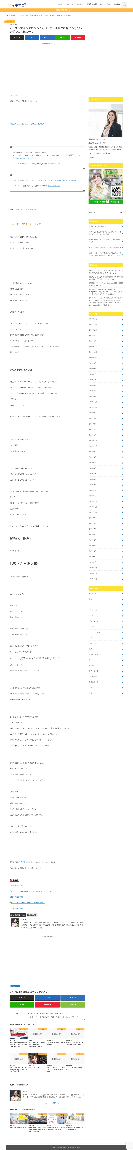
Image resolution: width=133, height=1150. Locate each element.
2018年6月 (92, 468)
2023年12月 (93, 319)
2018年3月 (92, 485)
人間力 (24, 861)
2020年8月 (92, 369)
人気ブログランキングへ (16, 885)
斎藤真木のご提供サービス (94, 4)
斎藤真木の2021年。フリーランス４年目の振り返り (104, 241)
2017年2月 (92, 556)
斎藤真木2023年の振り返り (98, 226)
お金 (90, 599)
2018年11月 (93, 440)
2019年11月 (93, 402)
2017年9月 (92, 518)
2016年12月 (93, 568)
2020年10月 (93, 357)
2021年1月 (92, 341)
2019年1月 (92, 435)
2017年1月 (92, 562)
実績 (90, 649)
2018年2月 (92, 490)
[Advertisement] (28, 68)
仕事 (90, 638)
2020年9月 (92, 363)
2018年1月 (92, 496)
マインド (92, 627)
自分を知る (93, 676)
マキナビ (65, 1147)
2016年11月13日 (54, 186)
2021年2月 (92, 335)
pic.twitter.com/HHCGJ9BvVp (65, 180)
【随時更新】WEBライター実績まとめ (102, 289)
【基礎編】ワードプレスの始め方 (100, 283)
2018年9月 (92, 451)
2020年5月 (92, 385)
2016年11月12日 (54, 164)
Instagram (80, 4)
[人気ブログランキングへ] (14, 883)
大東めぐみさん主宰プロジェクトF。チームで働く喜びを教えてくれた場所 (105, 233)
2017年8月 (92, 523)
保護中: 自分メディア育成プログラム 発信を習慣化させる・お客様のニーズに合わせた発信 (105, 254)
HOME (60, 4)
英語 (90, 687)
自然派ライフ (93, 682)
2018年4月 (92, 479)
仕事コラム (93, 643)
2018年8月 (92, 457)
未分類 (91, 665)
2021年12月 (93, 330)
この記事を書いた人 (18, 915)
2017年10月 (93, 512)
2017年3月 (92, 551)
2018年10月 (93, 446)
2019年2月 (92, 429)
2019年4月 (92, 418)
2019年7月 (92, 413)
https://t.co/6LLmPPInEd (25, 158)
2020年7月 (92, 374)
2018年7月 (92, 463)
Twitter (49, 1103)
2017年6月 (92, 534)
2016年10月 (93, 579)
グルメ (91, 604)
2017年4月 (92, 546)
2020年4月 (92, 391)
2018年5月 (92, 474)
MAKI (25, 1092)
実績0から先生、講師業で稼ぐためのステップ (105, 247)
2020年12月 (93, 346)
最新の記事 (32, 915)
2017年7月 (92, 529)
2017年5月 (92, 540)
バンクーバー (15, 986)
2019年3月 (92, 424)
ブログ (108, 4)
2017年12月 (93, 501)
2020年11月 (93, 352)
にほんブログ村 (15, 897)
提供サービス (93, 654)
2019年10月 (93, 407)
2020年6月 (92, 380)
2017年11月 (93, 507)
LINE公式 (117, 4)
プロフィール (69, 4)
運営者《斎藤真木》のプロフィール (67, 10)
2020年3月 (92, 396)
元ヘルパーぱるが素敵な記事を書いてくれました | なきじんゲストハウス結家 (106, 302)
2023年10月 (93, 324)
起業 (90, 693)
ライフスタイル (94, 632)
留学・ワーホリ (94, 671)
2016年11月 (93, 573)
